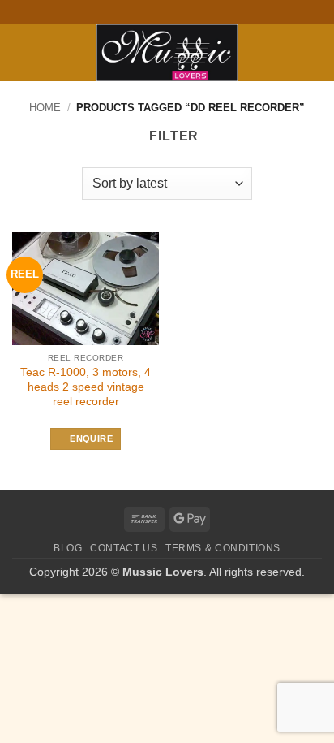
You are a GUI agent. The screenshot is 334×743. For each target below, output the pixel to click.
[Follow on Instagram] (159, 12)
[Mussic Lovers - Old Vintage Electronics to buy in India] (167, 52)
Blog (68, 548)
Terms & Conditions (222, 548)
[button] (22, 52)
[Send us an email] (190, 12)
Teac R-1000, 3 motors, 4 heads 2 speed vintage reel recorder (85, 386)
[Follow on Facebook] (143, 12)
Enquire (91, 438)
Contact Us (123, 548)
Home (45, 108)
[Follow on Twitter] (175, 12)
